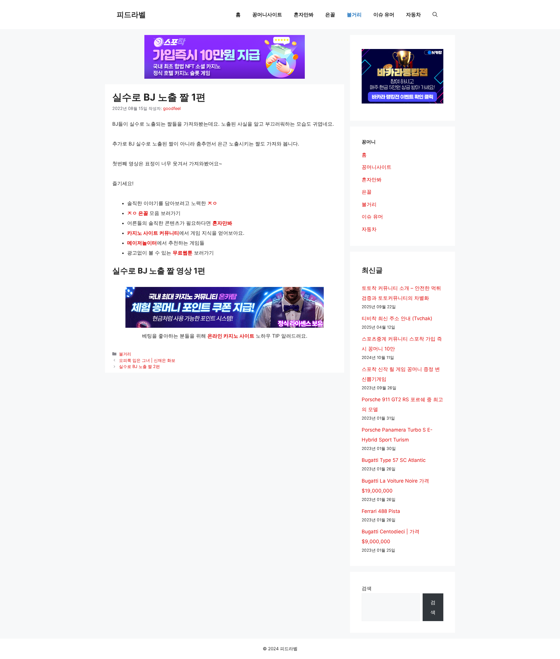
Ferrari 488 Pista (381, 511)
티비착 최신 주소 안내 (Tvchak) (397, 318)
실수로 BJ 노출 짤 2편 (139, 366)
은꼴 (330, 14)
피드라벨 (131, 14)
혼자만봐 (304, 14)
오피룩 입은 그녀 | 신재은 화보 (147, 360)
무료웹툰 (182, 253)
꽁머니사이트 (267, 14)
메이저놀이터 (142, 243)
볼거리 (354, 14)
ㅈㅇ (212, 203)
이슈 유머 (383, 14)
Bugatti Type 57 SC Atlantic (394, 460)
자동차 (413, 14)
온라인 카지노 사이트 (230, 336)
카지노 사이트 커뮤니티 (153, 233)
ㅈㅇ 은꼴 (137, 213)
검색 (367, 588)
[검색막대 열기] (435, 14)
